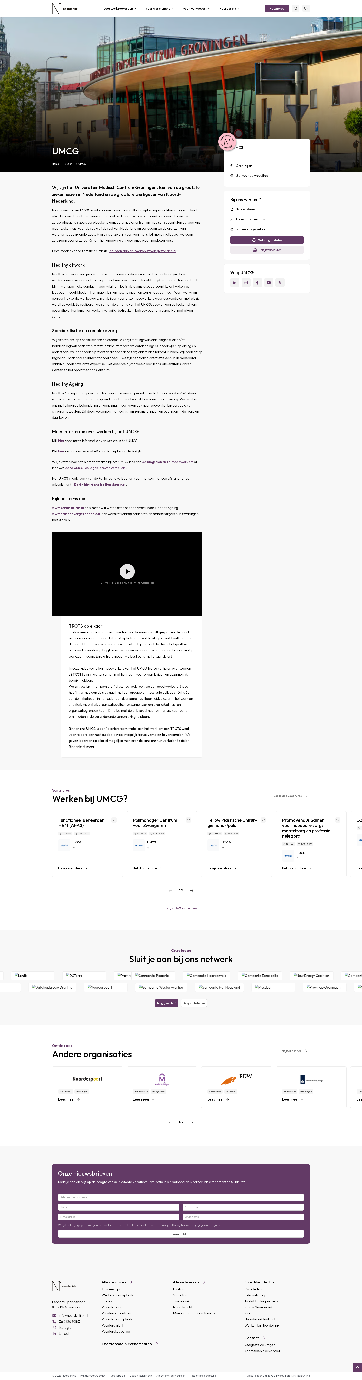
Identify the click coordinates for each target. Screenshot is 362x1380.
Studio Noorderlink (259, 1307)
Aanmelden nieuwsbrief (262, 1351)
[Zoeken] (295, 8)
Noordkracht (182, 1307)
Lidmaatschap (255, 1295)
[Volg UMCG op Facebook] (257, 282)
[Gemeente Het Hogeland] (182, 987)
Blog (248, 1313)
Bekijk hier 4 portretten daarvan (100, 484)
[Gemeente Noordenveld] (243, 975)
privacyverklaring (170, 1225)
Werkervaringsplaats (117, 1295)
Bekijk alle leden (194, 1003)
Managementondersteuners (194, 1313)
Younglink (180, 1295)
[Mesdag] (236, 987)
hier (61, 441)
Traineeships (111, 1289)
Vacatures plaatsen (116, 1313)
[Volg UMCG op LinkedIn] (234, 282)
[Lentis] (69, 975)
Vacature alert (112, 1325)
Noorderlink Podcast (260, 1319)
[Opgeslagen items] (306, 8)
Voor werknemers (158, 8)
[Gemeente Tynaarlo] (190, 975)
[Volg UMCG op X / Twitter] (280, 282)
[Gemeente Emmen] (338, 987)
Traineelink (181, 1301)
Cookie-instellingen (141, 1375)
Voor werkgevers (195, 8)
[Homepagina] (65, 8)
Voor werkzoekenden (118, 8)
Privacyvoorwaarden (93, 1375)
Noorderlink (227, 8)
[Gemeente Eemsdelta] (297, 975)
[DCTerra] (120, 975)
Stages (107, 1301)
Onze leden (253, 1289)
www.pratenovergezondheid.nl (76, 514)
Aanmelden (181, 1234)
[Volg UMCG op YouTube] (268, 282)
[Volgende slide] (191, 890)
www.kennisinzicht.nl (68, 508)
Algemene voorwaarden (170, 1375)
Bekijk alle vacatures (287, 796)
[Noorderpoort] (68, 987)
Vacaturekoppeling (116, 1331)
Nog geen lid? (166, 1003)
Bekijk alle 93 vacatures (181, 908)
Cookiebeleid (147, 582)
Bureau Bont (283, 1375)
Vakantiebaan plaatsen (119, 1319)
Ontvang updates (270, 240)
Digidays (268, 1375)
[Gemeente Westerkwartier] (124, 987)
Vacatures (277, 8)
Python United (301, 1375)
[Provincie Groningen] (287, 987)
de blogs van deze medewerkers (168, 462)
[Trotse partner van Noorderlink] (227, 142)
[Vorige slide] (170, 890)
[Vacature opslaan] (114, 820)
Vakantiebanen (113, 1307)
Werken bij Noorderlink (262, 1325)
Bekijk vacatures (270, 250)
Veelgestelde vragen (260, 1345)
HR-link (178, 1289)
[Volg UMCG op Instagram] (246, 282)
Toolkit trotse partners (261, 1301)
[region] (181, 844)
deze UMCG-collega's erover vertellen (95, 468)
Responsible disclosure (203, 1375)
